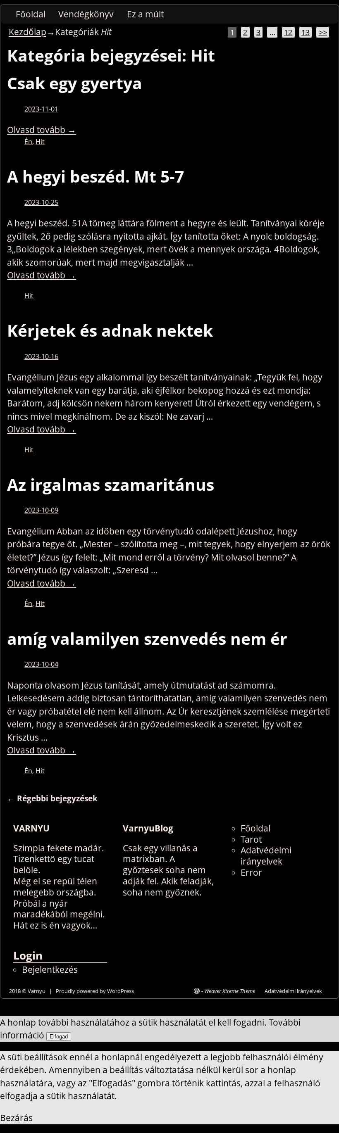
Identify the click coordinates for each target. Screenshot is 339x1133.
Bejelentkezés (50, 969)
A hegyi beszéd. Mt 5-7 (95, 176)
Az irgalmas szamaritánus (110, 484)
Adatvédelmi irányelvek (266, 855)
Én (28, 141)
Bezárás (16, 1117)
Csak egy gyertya (74, 83)
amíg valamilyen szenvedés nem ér (147, 638)
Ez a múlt (145, 14)
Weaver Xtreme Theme (229, 991)
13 (305, 32)
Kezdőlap (27, 32)
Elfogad (59, 1036)
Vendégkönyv (86, 14)
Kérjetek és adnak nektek (110, 330)
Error (251, 872)
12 (288, 32)
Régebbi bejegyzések (52, 798)
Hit (40, 141)
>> (323, 32)
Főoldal (30, 14)
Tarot (251, 839)
